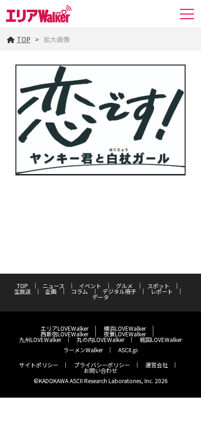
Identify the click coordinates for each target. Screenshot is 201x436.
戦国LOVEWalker (161, 339)
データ (100, 297)
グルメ (124, 286)
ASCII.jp (128, 350)
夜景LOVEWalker (125, 334)
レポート (162, 291)
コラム (79, 291)
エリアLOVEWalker (64, 328)
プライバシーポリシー (102, 365)
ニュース (54, 286)
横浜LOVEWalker (125, 328)
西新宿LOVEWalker (64, 334)
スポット (158, 286)
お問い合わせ (100, 370)
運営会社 (156, 365)
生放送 (22, 291)
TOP (23, 39)
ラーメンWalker (83, 350)
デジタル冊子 (119, 291)
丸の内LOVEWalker (100, 339)
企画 (51, 291)
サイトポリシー (38, 365)
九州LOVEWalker (40, 339)
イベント (90, 286)
